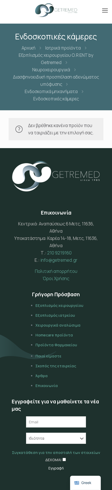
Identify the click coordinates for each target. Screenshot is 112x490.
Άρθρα (41, 375)
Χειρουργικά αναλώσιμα (57, 325)
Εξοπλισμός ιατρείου (55, 315)
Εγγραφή (56, 468)
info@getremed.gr (58, 260)
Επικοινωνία (46, 385)
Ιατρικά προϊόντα (63, 48)
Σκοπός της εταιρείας (55, 365)
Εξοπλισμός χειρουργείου (59, 305)
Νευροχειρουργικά (51, 70)
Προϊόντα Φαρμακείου (56, 344)
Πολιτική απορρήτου (56, 271)
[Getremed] (56, 10)
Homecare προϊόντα (54, 335)
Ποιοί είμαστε (48, 356)
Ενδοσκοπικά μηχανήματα (51, 91)
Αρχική (28, 48)
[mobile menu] (105, 10)
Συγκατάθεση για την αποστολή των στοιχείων (56, 452)
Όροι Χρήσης (56, 278)
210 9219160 (59, 253)
